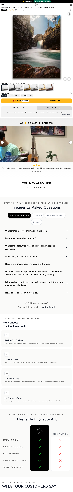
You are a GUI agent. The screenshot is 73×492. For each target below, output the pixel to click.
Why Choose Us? (19, 108)
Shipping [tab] (38, 215)
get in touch (49, 307)
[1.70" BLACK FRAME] (12, 87)
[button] (36, 1)
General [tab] (36, 222)
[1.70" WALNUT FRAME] (50, 87)
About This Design (53, 108)
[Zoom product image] (69, 14)
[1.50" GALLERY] (4, 87)
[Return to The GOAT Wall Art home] (36, 4)
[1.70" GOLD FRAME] (27, 87)
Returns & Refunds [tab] (55, 215)
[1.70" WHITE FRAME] (19, 87)
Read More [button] (66, 114)
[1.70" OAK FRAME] (42, 87)
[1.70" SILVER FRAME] (34, 87)
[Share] (71, 10)
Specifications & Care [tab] (19, 215)
